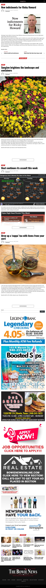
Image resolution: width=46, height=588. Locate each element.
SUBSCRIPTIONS (25, 579)
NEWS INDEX (4, 579)
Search (2, 310)
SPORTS (9, 579)
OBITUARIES (13, 579)
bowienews (8, 11)
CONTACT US (23, 581)
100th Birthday (41, 579)
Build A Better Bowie (33, 579)
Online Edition (19, 579)
